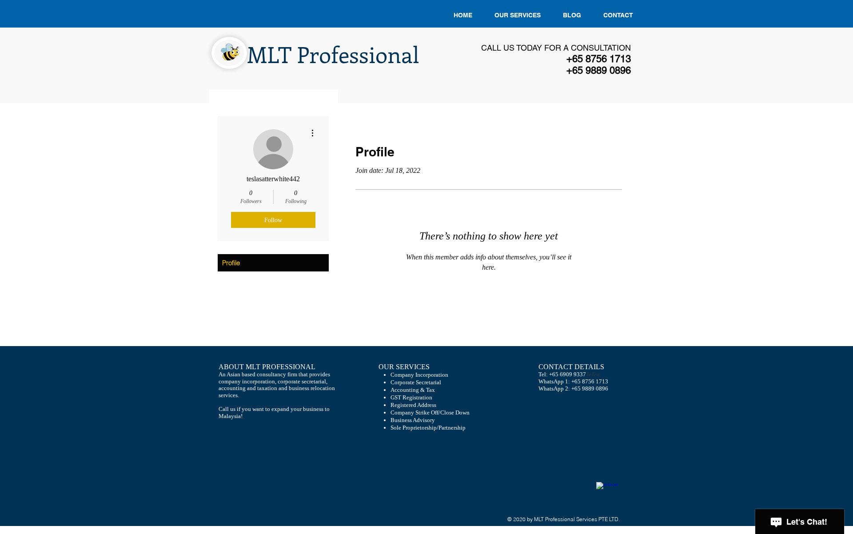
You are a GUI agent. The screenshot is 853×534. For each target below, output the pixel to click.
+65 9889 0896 (589, 388)
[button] (517, 15)
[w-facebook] (607, 493)
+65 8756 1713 (589, 381)
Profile (231, 263)
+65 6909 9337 (567, 374)
